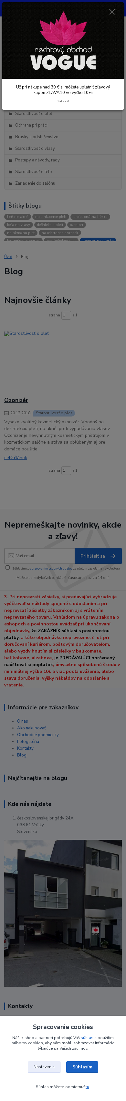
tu (87, 1086)
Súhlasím (82, 1067)
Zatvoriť (63, 101)
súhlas (87, 1037)
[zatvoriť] (112, 12)
